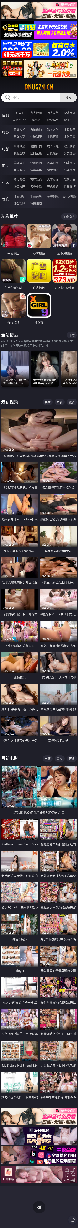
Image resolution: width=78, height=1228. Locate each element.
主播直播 (53, 137)
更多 (72, 402)
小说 (5, 182)
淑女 (60, 759)
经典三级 (36, 153)
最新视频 (9, 402)
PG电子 (19, 113)
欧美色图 (53, 163)
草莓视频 (53, 196)
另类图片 (70, 170)
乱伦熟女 (53, 153)
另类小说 (36, 187)
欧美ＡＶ (53, 129)
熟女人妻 (19, 137)
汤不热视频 (69, 196)
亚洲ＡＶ (19, 129)
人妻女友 (53, 179)
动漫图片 (70, 163)
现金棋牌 (53, 120)
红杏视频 (19, 203)
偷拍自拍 (36, 146)
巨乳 (60, 402)
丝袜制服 (36, 137)
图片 (5, 166)
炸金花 (36, 120)
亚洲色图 (36, 163)
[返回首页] (72, 1220)
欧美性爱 (70, 146)
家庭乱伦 (36, 179)
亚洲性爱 (19, 146)
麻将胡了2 (19, 120)
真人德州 (36, 113)
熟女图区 (53, 170)
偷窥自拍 (19, 163)
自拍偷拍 (36, 129)
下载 (72, 335)
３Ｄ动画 (70, 129)
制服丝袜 (19, 153)
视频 (5, 132)
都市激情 (19, 179)
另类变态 (70, 153)
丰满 (48, 759)
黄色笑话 (53, 187)
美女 (48, 402)
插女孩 (19, 196)
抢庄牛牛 (70, 120)
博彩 (5, 116)
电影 (5, 149)
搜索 (68, 97)
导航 (5, 199)
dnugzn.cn (39, 87)
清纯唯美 (36, 170)
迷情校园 (19, 187)
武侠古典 (70, 179)
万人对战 (53, 113)
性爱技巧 (70, 187)
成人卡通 (53, 146)
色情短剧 (36, 203)
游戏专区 (70, 113)
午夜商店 (36, 196)
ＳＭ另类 (70, 137)
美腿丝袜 (19, 170)
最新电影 (9, 758)
